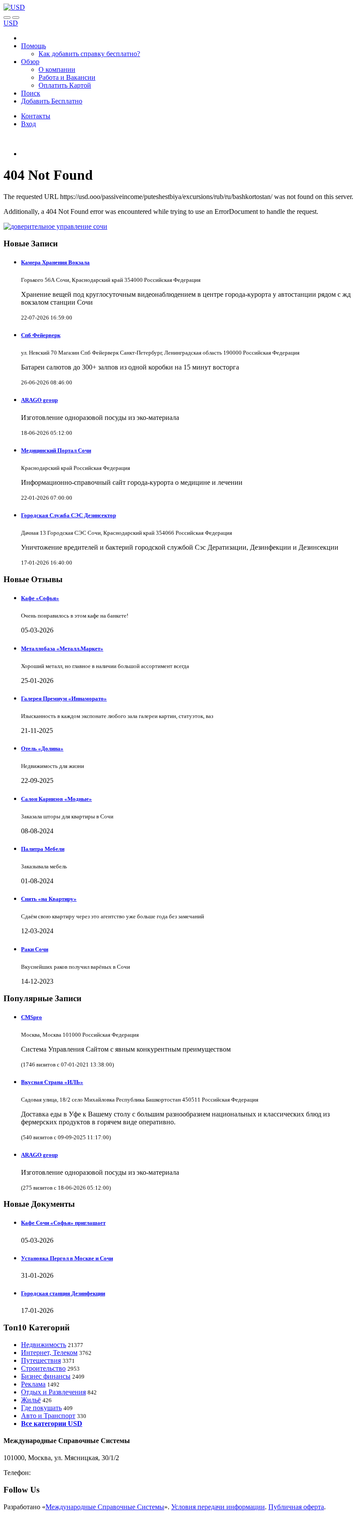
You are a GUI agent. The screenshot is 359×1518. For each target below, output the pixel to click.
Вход (28, 124)
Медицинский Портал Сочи (56, 450)
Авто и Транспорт (48, 1415)
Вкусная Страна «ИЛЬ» (52, 1082)
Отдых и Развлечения (53, 1392)
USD (11, 23)
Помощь (33, 46)
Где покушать (41, 1407)
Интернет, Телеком (49, 1352)
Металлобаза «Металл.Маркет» (62, 648)
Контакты (35, 116)
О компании (57, 69)
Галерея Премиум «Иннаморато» (64, 698)
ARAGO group (39, 400)
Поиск (30, 93)
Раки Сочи (34, 949)
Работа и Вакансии (67, 77)
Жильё (31, 1400)
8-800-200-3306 (54, 1472)
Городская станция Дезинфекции (63, 1293)
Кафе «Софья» (40, 598)
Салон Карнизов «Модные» (56, 799)
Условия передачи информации (218, 1507)
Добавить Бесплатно (51, 101)
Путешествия (41, 1360)
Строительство (43, 1368)
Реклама (33, 1384)
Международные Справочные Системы (105, 1507)
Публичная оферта (296, 1507)
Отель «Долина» (42, 748)
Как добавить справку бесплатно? (89, 53)
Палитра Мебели (42, 849)
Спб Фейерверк (40, 335)
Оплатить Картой (65, 85)
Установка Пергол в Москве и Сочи (67, 1258)
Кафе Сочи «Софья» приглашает (63, 1222)
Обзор (30, 61)
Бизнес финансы (45, 1376)
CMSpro (31, 1017)
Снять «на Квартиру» (49, 899)
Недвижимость (43, 1344)
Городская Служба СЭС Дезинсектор (68, 515)
